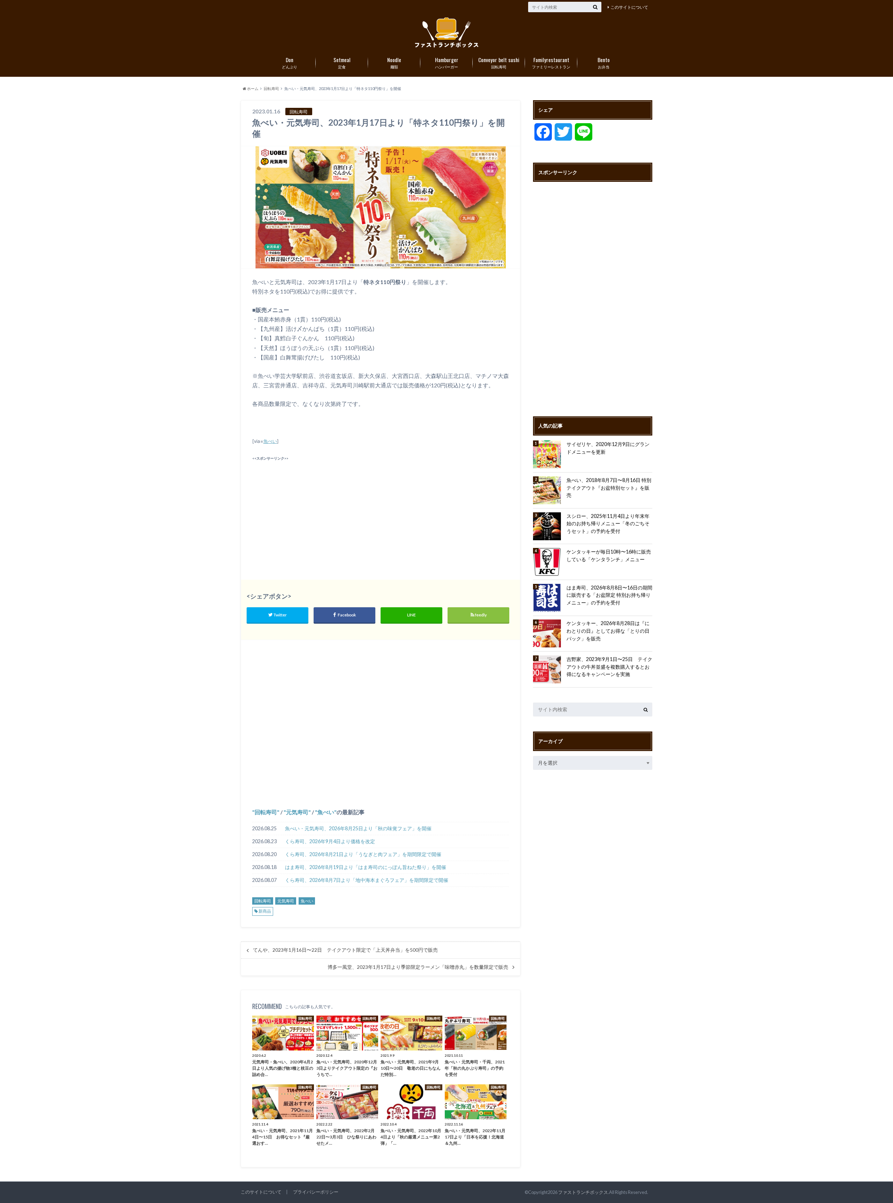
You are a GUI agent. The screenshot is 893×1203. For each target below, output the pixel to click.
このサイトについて (629, 7)
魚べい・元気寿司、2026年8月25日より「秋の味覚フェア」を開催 (358, 828)
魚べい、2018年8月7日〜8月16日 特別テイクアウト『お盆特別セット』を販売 (608, 487)
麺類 (394, 62)
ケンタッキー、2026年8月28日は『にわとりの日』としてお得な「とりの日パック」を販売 (608, 630)
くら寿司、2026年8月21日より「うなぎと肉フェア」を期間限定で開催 (363, 854)
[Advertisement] (314, 511)
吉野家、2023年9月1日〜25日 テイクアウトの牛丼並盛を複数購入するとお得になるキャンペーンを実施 (609, 666)
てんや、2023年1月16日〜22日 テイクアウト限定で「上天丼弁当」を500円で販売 (345, 950)
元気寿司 (297, 812)
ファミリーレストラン (551, 62)
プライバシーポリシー (315, 1192)
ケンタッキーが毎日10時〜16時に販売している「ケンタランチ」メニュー (608, 555)
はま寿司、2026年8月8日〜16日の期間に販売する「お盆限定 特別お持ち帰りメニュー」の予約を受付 (609, 595)
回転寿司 (498, 62)
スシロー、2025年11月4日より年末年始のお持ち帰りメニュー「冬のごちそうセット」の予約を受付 (608, 523)
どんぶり (289, 62)
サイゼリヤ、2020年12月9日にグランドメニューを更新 (608, 448)
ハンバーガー (446, 62)
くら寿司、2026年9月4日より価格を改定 (330, 841)
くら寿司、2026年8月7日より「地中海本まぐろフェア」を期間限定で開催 (366, 880)
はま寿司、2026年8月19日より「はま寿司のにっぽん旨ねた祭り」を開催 (365, 867)
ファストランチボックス (583, 1192)
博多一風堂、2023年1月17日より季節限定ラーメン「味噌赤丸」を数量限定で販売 (418, 967)
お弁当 (604, 62)
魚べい (270, 441)
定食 (342, 62)
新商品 (264, 911)
